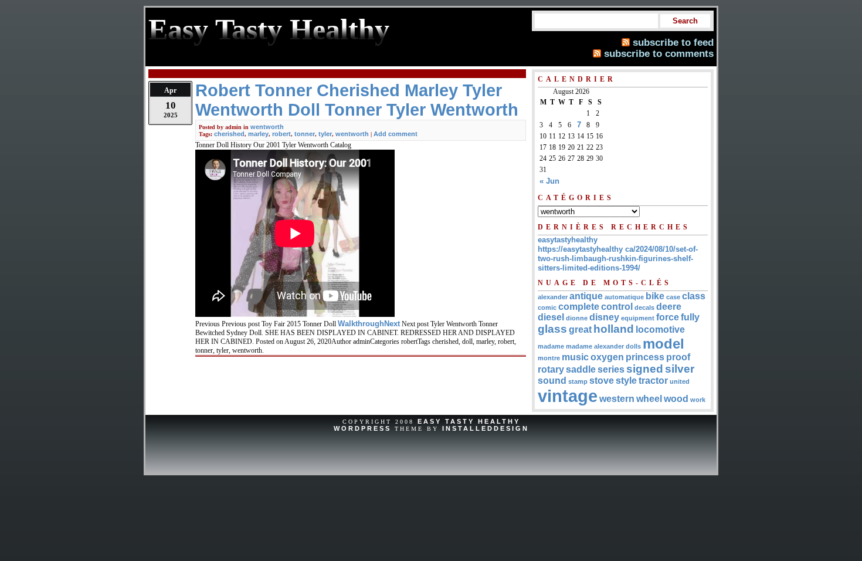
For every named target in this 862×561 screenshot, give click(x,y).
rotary (551, 369)
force (667, 317)
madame (551, 346)
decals (644, 307)
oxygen (607, 357)
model (663, 344)
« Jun (549, 181)
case (673, 296)
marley (258, 133)
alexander (553, 296)
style (626, 381)
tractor (653, 381)
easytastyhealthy (568, 239)
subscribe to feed (673, 42)
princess (645, 357)
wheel (649, 399)
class (693, 296)
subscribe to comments (659, 53)
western (616, 399)
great (580, 329)
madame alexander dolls (603, 346)
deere (668, 307)
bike (655, 296)
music (575, 357)
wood (676, 399)
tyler (325, 133)
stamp (578, 381)
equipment (637, 318)
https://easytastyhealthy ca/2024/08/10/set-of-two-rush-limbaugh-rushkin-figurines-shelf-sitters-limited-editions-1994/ (618, 258)
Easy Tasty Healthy (469, 421)
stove (601, 381)
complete (578, 307)
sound (552, 381)
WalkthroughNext (369, 323)
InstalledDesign (485, 428)
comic (547, 307)
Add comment (396, 133)
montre (549, 357)
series (611, 369)
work (697, 399)
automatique (624, 296)
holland (613, 329)
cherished (229, 133)
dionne (577, 318)
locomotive (660, 329)
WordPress (362, 428)
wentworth (267, 126)
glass (552, 329)
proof (678, 357)
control (617, 307)
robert (281, 133)
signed (644, 369)
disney (604, 317)
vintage (568, 395)
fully (690, 317)
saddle (581, 369)
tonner (304, 133)
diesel (551, 317)
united (680, 381)
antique (586, 296)
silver (679, 369)
